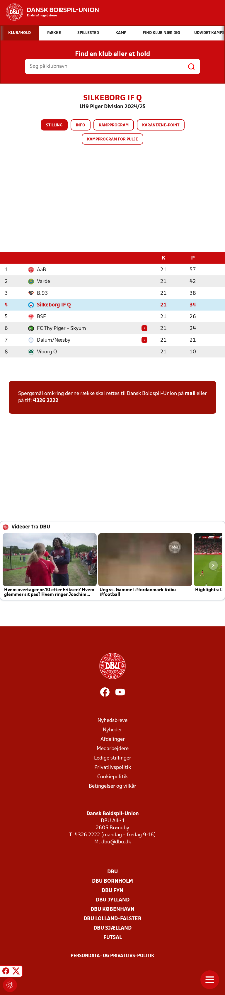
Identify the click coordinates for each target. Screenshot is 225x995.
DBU (112, 871)
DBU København (112, 909)
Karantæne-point (160, 125)
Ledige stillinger (112, 758)
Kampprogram (114, 125)
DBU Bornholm (112, 881)
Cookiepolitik (112, 776)
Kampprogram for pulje (112, 139)
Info (80, 125)
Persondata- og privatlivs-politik (112, 956)
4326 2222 (45, 400)
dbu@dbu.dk (116, 842)
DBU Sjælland (112, 928)
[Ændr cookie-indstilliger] (10, 985)
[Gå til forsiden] (49, 12)
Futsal (112, 937)
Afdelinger (112, 739)
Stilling (54, 125)
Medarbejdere (113, 748)
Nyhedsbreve (112, 720)
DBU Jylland (112, 900)
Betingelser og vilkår (112, 786)
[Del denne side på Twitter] (16, 972)
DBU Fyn (112, 890)
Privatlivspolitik (112, 767)
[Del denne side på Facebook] (5, 972)
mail (190, 393)
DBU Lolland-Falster (112, 918)
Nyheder (112, 730)
